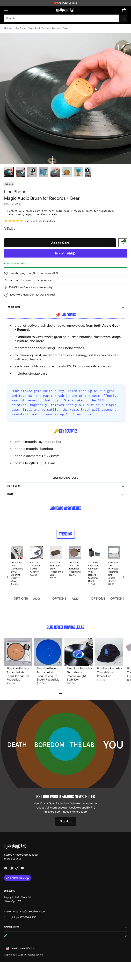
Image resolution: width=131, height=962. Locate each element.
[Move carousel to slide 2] (65, 693)
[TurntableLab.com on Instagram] (11, 868)
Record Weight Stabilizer (76, 677)
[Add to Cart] (29, 662)
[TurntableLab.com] (65, 10)
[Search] (123, 18)
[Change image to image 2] (20, 172)
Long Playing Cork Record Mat (18, 677)
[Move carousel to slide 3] (70, 693)
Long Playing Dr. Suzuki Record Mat (48, 677)
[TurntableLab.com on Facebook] (6, 868)
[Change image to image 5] (55, 172)
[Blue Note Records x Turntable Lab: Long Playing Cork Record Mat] (18, 652)
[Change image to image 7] (78, 172)
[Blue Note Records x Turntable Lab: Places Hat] (109, 652)
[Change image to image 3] (32, 172)
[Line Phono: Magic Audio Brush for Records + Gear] (65, 98)
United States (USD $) (21, 948)
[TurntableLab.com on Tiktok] (17, 868)
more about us (12, 858)
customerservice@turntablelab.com (25, 911)
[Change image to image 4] (43, 172)
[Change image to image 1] (9, 172)
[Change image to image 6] (67, 172)
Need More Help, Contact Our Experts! (32, 294)
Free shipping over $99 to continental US (33, 273)
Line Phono (15, 191)
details (86, 3)
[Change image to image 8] (88, 172)
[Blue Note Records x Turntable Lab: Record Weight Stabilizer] (78, 652)
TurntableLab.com (33, 954)
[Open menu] (5, 10)
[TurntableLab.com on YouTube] (22, 868)
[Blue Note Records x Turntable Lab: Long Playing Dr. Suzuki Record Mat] (48, 652)
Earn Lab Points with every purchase (30, 280)
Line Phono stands (70, 348)
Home (7, 28)
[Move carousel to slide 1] (60, 693)
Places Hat (104, 676)
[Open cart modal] (124, 10)
